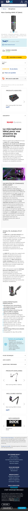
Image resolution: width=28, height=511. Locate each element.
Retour (4, 9)
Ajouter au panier (16, 57)
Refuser (5, 504)
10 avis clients (13, 69)
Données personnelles (11, 459)
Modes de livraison (14, 478)
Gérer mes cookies (14, 461)
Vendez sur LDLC (14, 468)
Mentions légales (14, 463)
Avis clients (16, 458)
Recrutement (14, 470)
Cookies (21, 459)
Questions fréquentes (14, 476)
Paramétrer (7, 508)
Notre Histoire (14, 456)
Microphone (11, 9)
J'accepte (22, 508)
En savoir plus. (16, 500)
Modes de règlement (14, 479)
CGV (10, 458)
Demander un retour (14, 481)
